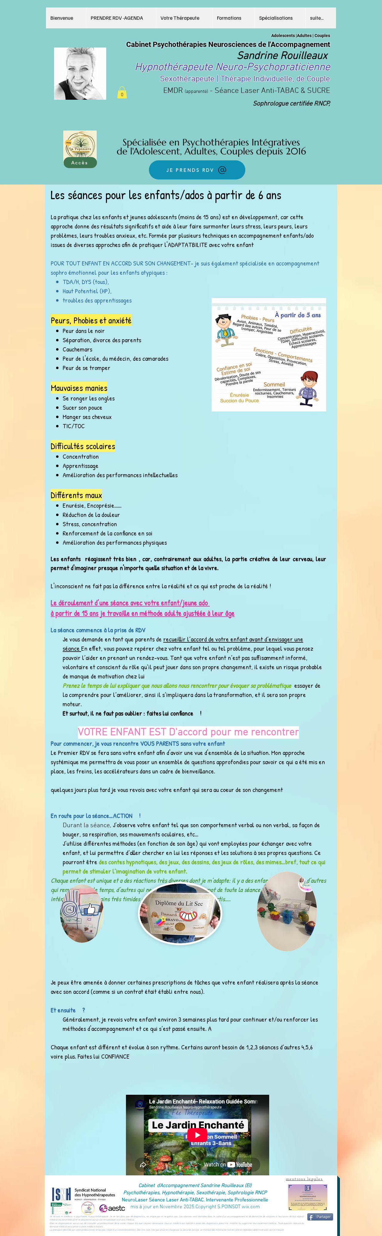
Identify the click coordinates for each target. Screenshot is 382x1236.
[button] (233, 17)
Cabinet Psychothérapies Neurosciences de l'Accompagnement (228, 44)
